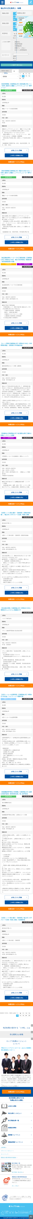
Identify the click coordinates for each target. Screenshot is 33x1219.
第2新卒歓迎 (18, 44)
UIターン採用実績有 (21, 50)
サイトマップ (4, 1154)
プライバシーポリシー (7, 1150)
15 (26, 76)
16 (29, 76)
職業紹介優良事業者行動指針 (8, 1157)
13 (20, 76)
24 (23, 78)
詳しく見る (15, 1185)
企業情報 (3, 1147)
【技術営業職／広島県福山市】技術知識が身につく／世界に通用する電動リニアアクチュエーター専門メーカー (16, 86)
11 (26, 73)
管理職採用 (18, 46)
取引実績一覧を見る (17, 1172)
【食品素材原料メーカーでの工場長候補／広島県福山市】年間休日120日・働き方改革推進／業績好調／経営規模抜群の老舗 (16, 259)
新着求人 (17, 42)
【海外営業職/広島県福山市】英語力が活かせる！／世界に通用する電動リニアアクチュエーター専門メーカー (16, 172)
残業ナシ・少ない (20, 48)
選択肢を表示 (14, 16)
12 (29, 73)
